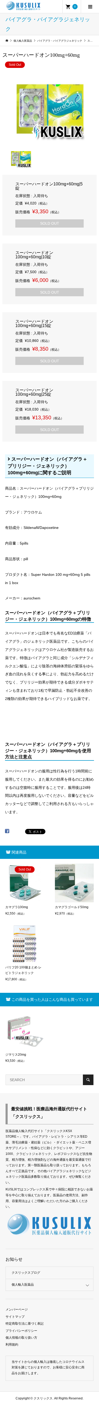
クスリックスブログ (26, 1272)
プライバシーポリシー (21, 1331)
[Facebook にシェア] (7, 833)
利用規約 (12, 1344)
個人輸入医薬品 (23, 1284)
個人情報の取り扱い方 (21, 1337)
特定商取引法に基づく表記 (25, 1323)
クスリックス (43, 1398)
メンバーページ (17, 1309)
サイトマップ (15, 1317)
